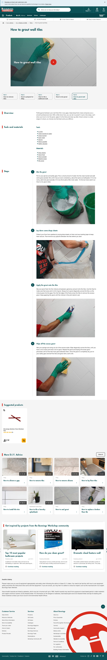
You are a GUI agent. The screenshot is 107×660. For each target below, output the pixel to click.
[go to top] (103, 607)
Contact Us (13, 656)
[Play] (53, 62)
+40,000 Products (41, 19)
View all (100, 454)
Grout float (41, 155)
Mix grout (41, 161)
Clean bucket (42, 135)
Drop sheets (42, 152)
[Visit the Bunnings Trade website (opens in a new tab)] (102, 15)
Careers (27, 656)
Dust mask (41, 137)
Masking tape (42, 159)
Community (5, 656)
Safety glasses (42, 143)
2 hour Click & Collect (68, 19)
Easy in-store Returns (95, 19)
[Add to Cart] (24, 440)
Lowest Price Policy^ (14, 19)
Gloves (40, 139)
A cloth (40, 131)
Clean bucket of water (45, 133)
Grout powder (42, 157)
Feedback (20, 656)
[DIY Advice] (20, 15)
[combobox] (53, 10)
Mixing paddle (42, 141)
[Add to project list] (4, 410)
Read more (48, 4)
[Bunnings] (7, 11)
